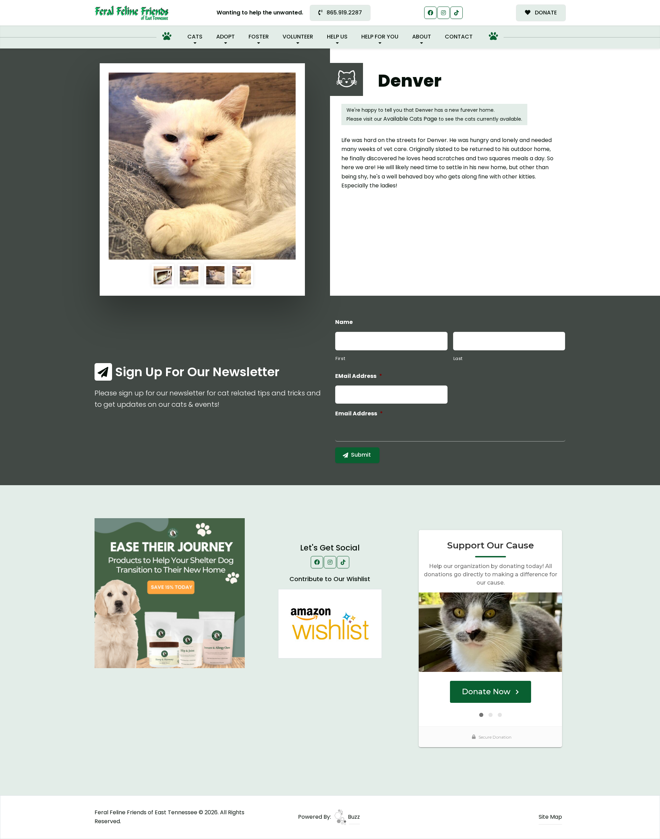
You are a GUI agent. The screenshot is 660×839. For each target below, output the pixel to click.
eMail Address (358, 376)
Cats (194, 37)
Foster (259, 37)
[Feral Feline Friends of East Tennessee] (131, 13)
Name (344, 322)
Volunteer (298, 37)
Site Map (550, 817)
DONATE (545, 13)
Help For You (379, 37)
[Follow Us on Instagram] (443, 13)
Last (458, 358)
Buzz (353, 817)
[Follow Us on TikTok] (456, 13)
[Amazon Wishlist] (330, 623)
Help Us (337, 37)
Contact (459, 37)
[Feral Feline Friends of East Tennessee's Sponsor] (170, 593)
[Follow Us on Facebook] (430, 13)
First (340, 358)
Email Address (359, 413)
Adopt (225, 37)
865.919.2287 (343, 13)
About (421, 37)
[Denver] (202, 166)
